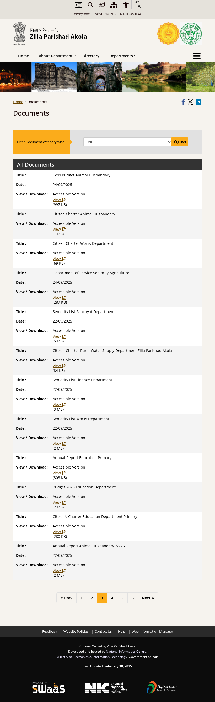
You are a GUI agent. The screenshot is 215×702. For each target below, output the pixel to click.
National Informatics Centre (126, 651)
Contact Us (103, 631)
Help (121, 631)
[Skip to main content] (78, 5)
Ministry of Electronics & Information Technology (91, 656)
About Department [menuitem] (56, 55)
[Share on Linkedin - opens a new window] (199, 102)
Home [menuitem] (23, 55)
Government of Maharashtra (118, 14)
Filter (182, 142)
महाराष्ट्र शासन (81, 14)
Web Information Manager (152, 631)
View (57, 199)
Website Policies (75, 631)
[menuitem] (90, 4)
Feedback (49, 631)
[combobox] (138, 4)
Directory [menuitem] (91, 55)
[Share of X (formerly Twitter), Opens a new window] (191, 102)
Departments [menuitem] (121, 55)
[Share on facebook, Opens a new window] (184, 102)
